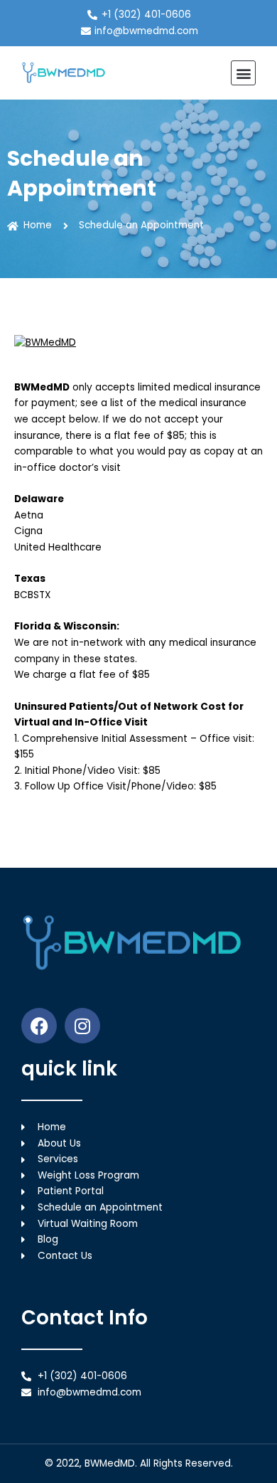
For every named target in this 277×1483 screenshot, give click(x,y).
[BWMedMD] (138, 343)
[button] (243, 72)
